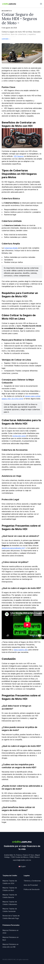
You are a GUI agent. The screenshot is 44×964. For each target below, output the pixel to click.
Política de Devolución (32, 889)
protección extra (19, 436)
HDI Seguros (19, 156)
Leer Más (5, 39)
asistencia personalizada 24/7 (13, 548)
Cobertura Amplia (11, 248)
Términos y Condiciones (32, 881)
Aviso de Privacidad (31, 885)
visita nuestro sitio (21, 650)
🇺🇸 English (22, 866)
